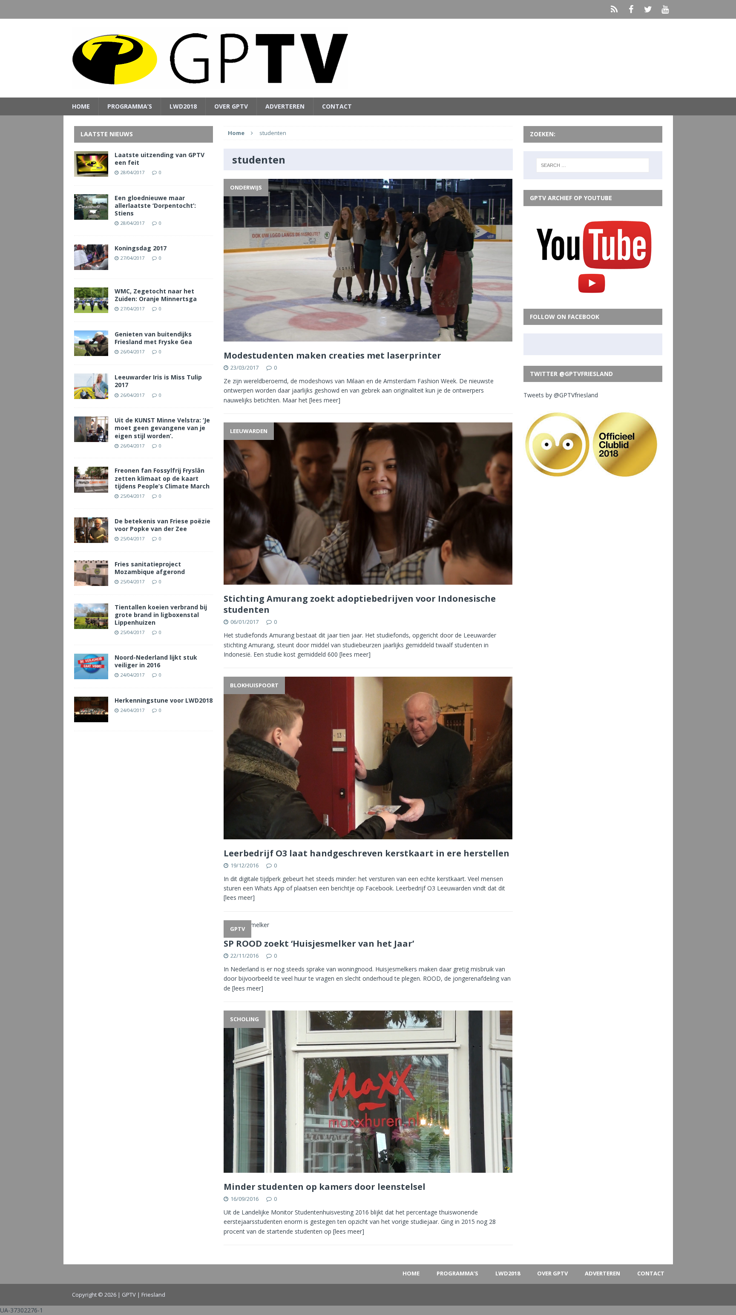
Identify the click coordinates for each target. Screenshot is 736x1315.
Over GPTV (231, 106)
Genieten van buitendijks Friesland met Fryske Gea (153, 338)
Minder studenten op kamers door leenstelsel (325, 1186)
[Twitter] (648, 9)
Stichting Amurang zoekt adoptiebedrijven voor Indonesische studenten (360, 604)
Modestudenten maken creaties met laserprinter (332, 355)
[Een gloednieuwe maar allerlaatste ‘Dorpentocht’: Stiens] (91, 214)
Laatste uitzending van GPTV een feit (159, 159)
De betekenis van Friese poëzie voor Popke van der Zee (162, 525)
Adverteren (285, 106)
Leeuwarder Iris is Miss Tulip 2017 (158, 381)
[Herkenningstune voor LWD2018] (91, 717)
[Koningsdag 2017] (91, 265)
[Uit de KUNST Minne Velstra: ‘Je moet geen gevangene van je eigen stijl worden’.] (91, 437)
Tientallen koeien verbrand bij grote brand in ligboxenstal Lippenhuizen (161, 614)
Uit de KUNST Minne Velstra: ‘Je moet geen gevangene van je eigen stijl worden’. (162, 427)
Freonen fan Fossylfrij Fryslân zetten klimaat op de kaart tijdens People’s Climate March (162, 478)
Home (81, 106)
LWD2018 (183, 106)
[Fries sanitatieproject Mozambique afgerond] (91, 581)
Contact (337, 106)
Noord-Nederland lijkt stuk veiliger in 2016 (156, 661)
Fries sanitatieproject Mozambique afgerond (150, 568)
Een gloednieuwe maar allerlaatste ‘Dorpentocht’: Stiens (155, 205)
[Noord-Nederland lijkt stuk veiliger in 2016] (91, 674)
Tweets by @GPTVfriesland (560, 395)
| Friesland (151, 1294)
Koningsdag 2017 (141, 248)
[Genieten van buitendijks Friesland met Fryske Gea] (91, 351)
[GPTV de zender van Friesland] (368, 58)
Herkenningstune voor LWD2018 (164, 700)
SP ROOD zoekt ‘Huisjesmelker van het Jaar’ (319, 943)
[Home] (614, 9)
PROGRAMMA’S (129, 106)
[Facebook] (631, 9)
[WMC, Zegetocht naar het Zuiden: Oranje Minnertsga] (91, 308)
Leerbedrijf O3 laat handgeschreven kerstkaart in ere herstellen (366, 853)
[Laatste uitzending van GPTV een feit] (91, 171)
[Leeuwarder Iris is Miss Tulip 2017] (91, 394)
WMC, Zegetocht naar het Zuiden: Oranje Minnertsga (156, 295)
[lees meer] (324, 400)
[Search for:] (592, 165)
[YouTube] (665, 9)
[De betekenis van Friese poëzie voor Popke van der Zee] (91, 538)
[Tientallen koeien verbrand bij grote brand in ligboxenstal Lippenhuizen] (91, 624)
